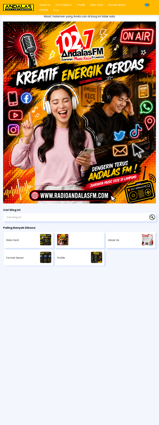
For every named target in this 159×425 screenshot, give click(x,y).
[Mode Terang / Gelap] (147, 4)
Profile (81, 5)
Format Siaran (116, 5)
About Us (113, 240)
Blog (56, 10)
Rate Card (96, 5)
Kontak (43, 10)
